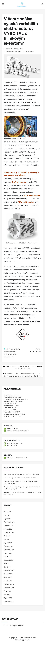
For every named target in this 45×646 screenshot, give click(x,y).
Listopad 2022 (9, 550)
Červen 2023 (8, 546)
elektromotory (8, 357)
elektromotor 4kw (10, 351)
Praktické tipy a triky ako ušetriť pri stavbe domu (20, 478)
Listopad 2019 (8, 601)
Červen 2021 (8, 574)
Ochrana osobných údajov (12, 625)
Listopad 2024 (9, 532)
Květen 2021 (8, 577)
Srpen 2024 (8, 543)
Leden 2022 (8, 556)
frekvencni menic (10, 408)
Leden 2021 (8, 581)
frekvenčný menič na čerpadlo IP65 (16, 399)
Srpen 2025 (8, 519)
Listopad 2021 (8, 560)
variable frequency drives (12, 416)
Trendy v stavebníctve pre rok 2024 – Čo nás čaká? (21, 474)
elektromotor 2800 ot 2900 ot (14, 401)
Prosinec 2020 (9, 584)
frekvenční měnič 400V (12, 412)
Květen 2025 (8, 529)
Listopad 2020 (9, 587)
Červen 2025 (8, 526)
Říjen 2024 (7, 536)
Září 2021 (7, 567)
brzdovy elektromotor (11, 395)
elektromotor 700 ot (11, 410)
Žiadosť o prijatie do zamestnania (17, 431)
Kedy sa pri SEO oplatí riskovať (16, 458)
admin (8, 49)
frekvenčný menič (10, 403)
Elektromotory (10, 51)
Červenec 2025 (9, 522)
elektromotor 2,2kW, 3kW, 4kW (14, 414)
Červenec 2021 (9, 570)
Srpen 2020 (8, 598)
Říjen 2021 (7, 563)
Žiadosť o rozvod (12, 429)
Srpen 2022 (8, 553)
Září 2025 (7, 515)
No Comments (29, 51)
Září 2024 (7, 539)
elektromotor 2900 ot (11, 405)
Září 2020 (7, 594)
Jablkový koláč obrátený (14, 443)
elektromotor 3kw (13, 349)
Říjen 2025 (7, 512)
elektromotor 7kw (10, 354)
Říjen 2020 (7, 591)
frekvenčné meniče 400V (12, 397)
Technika (18, 51)
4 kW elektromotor (32, 195)
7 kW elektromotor (26, 202)
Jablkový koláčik (11, 445)
